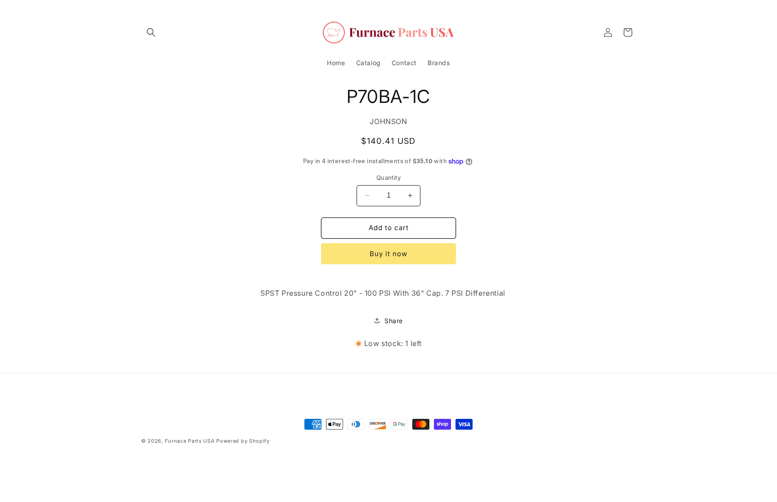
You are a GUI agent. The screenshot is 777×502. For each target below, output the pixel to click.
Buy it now (388, 253)
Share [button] (393, 320)
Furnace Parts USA (190, 441)
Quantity (388, 177)
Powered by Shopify (243, 441)
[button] (151, 32)
